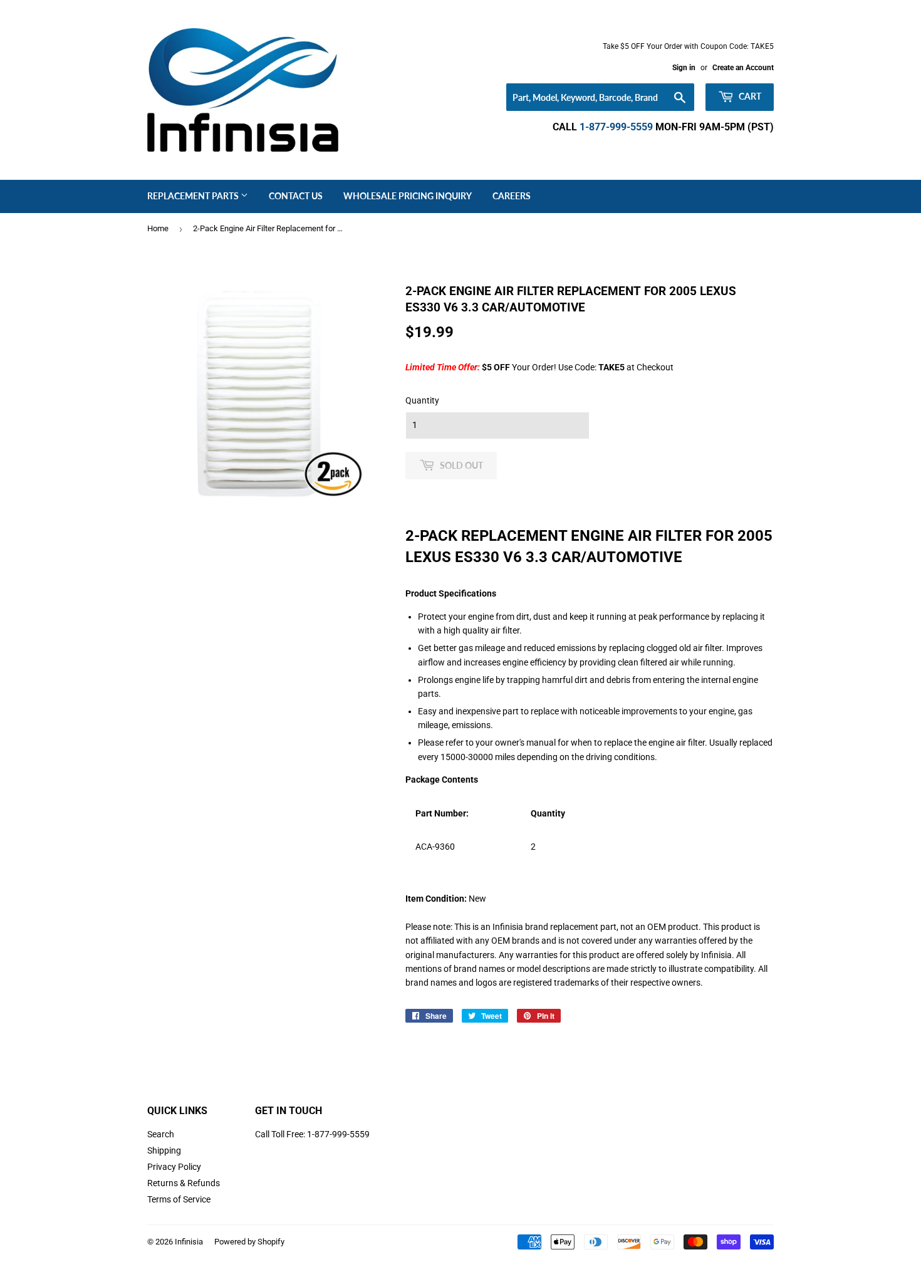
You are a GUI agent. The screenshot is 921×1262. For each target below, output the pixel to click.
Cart (749, 96)
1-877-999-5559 (616, 127)
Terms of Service (179, 1199)
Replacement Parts (194, 195)
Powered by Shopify (249, 1241)
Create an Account (743, 67)
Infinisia (189, 1241)
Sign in (683, 67)
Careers (511, 195)
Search (160, 1134)
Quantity (422, 400)
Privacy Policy (174, 1167)
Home (158, 228)
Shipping (164, 1150)
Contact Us (296, 195)
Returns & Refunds (183, 1183)
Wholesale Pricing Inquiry (407, 195)
